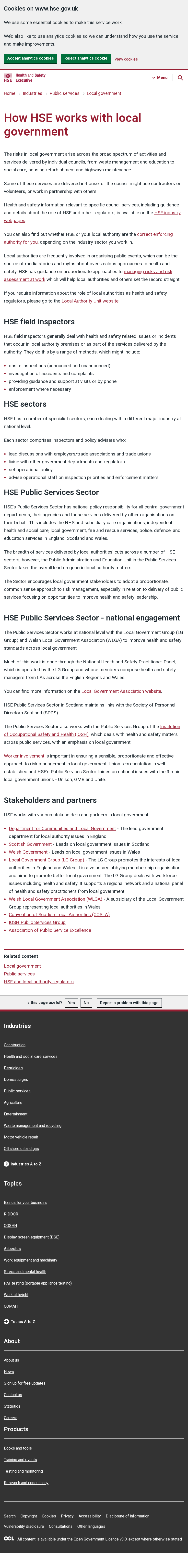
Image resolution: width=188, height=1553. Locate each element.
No (86, 1002)
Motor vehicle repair (21, 1137)
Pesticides (13, 1068)
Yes (71, 1002)
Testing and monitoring (23, 1471)
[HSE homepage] (25, 77)
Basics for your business (25, 1202)
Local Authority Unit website (89, 301)
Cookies (49, 1516)
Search (10, 1516)
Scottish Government (30, 844)
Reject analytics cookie (85, 58)
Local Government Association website (121, 691)
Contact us (13, 1394)
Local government (104, 93)
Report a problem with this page (129, 1002)
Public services (65, 93)
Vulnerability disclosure (24, 1526)
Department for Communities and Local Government (62, 828)
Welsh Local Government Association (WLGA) (55, 899)
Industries (32, 93)
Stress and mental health (25, 1271)
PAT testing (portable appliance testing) (38, 1283)
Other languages (91, 1526)
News (9, 1371)
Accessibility (90, 1516)
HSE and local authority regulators (39, 982)
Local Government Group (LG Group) (46, 860)
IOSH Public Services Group (37, 922)
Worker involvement (24, 756)
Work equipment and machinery (30, 1260)
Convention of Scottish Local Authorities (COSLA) (59, 914)
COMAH (11, 1306)
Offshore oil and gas (21, 1148)
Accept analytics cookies (30, 58)
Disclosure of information (127, 1516)
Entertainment (15, 1114)
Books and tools (18, 1448)
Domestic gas (16, 1079)
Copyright (29, 1516)
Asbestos (12, 1248)
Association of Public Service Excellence (50, 930)
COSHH (10, 1225)
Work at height (16, 1294)
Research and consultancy (26, 1482)
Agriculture (13, 1102)
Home (9, 93)
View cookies (126, 59)
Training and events (20, 1459)
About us (11, 1360)
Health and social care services (31, 1056)
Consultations (60, 1526)
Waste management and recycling (32, 1125)
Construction (14, 1045)
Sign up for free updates (25, 1383)
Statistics (12, 1406)
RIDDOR (11, 1214)
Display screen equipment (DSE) (31, 1237)
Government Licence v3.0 (105, 1539)
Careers (10, 1417)
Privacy (67, 1516)
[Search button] (180, 78)
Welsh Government (28, 852)
